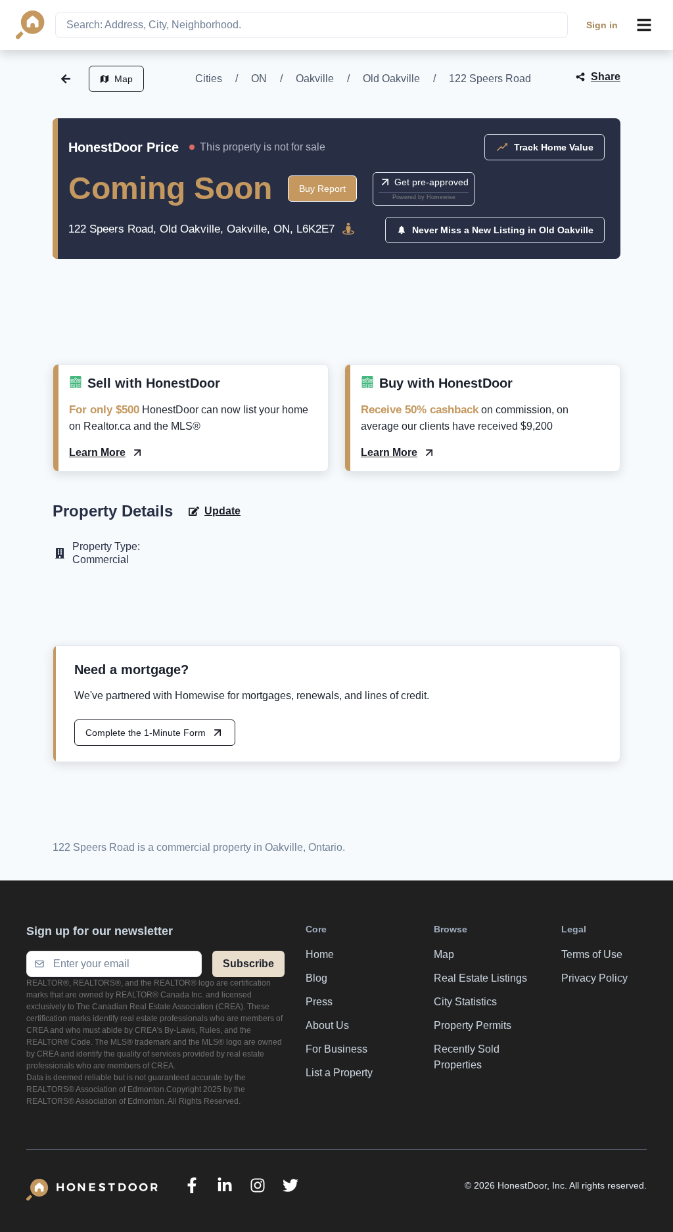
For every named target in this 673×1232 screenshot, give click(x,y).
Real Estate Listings (480, 978)
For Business (336, 1049)
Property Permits (472, 1025)
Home (320, 954)
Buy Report (322, 188)
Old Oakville (391, 78)
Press (319, 1001)
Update (222, 510)
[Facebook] (192, 1185)
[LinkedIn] (225, 1185)
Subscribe (248, 963)
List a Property (339, 1072)
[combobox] (311, 25)
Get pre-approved (431, 182)
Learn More (97, 452)
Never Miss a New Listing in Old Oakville (502, 230)
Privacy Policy (594, 978)
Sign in (602, 25)
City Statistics (465, 1001)
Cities (208, 78)
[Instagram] (257, 1185)
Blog (316, 978)
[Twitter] (290, 1185)
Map (123, 79)
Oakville (315, 78)
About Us (327, 1025)
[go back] (66, 79)
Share (605, 76)
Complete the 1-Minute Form (145, 732)
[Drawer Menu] (644, 25)
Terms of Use (591, 954)
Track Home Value (553, 147)
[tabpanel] (336, 327)
